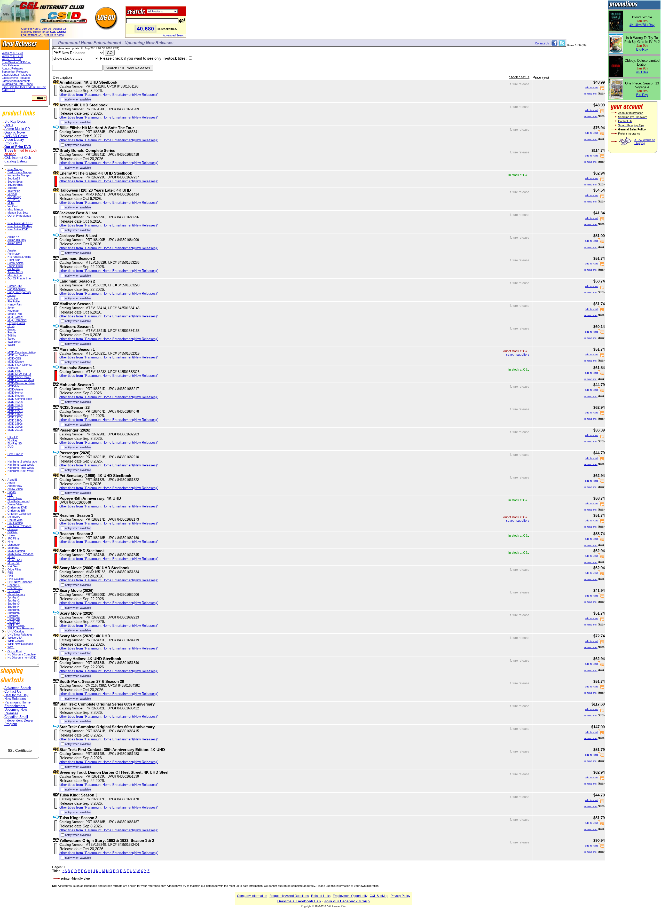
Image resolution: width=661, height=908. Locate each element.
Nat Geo (12, 566)
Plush (10, 326)
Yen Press (13, 200)
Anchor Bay (14, 485)
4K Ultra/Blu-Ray (642, 25)
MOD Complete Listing (21, 352)
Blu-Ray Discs (15, 121)
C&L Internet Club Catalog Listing (17, 159)
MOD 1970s (15, 417)
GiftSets (12, 532)
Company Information (252, 896)
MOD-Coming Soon (19, 398)
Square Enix (15, 184)
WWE (10, 646)
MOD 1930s (15, 404)
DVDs (8, 125)
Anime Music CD (17, 129)
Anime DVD (14, 243)
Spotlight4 (13, 606)
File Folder (14, 301)
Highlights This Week (20, 467)
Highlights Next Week (20, 470)
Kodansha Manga (18, 175)
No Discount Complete (21, 654)
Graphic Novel (15, 132)
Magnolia (13, 547)
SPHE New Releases (20, 628)
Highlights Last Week (20, 464)
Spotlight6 (13, 612)
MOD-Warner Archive (21, 383)
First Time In (15, 454)
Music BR (13, 563)
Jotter (11, 307)
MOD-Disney (15, 361)
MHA (10, 203)
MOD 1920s (15, 401)
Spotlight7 (13, 615)
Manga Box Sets (17, 212)
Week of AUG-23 (12, 52)
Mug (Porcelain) (17, 320)
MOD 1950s (15, 411)
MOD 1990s (15, 423)
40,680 (145, 29)
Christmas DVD (17, 507)
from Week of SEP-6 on (16, 62)
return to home (54, 34)
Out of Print (14, 651)
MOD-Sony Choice (19, 377)
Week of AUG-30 (12, 56)
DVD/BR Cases (16, 136)
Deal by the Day (16, 695)
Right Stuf (13, 259)
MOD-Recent (15, 395)
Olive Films (14, 569)
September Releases (15, 71)
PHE (10, 575)
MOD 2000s (15, 426)
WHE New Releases (20, 643)
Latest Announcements (16, 80)
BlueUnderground (18, 501)
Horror (11, 535)
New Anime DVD (17, 229)
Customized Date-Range (17, 83)
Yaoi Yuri (12, 206)
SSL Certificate (20, 750)
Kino (10, 541)
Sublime (12, 187)
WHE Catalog (15, 640)
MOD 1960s (15, 414)
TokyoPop (13, 190)
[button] (20, 739)
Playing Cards (16, 323)
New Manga (14, 169)
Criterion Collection (19, 513)
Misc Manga (15, 209)
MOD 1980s (15, 420)
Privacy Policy (400, 896)
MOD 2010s (15, 429)
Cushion (12, 298)
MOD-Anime (15, 389)
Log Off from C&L (32, 34)
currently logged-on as (44, 31)
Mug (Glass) (15, 316)
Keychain (13, 310)
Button (11, 295)
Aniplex (12, 250)
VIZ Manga (14, 197)
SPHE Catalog (16, 625)
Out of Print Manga (19, 215)
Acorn (11, 482)
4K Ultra (642, 72)
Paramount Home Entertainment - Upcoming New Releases (17, 708)
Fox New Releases (19, 526)
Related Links (320, 896)
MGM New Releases (20, 553)
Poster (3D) (14, 285)
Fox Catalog (15, 523)
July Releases (11, 65)
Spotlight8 (13, 619)
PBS (10, 572)
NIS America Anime (19, 256)
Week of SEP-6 (11, 59)
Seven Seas (15, 181)
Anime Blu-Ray (16, 239)
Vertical (12, 193)
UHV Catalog (15, 631)
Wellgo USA (14, 637)
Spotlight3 (13, 603)
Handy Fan (14, 304)
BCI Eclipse (14, 498)
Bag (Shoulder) (16, 289)
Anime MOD (15, 272)
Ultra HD (12, 437)
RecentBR (13, 584)
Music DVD (14, 560)
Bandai (11, 492)
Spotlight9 (13, 622)
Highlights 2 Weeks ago (22, 461)
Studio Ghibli (15, 266)
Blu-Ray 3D (14, 443)
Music (11, 557)
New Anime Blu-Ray (19, 226)
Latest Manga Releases (17, 74)
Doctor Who (14, 519)
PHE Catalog (15, 578)
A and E (12, 479)
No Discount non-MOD (21, 657)
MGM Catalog (16, 550)
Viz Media (13, 269)
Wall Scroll (13, 341)
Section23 (13, 178)
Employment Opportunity (350, 896)
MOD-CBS (14, 358)
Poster (11, 329)
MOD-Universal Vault (20, 380)
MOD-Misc (14, 386)
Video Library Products (14, 141)
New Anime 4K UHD (20, 223)
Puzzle (11, 332)
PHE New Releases (19, 581)
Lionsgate (13, 544)
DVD (10, 446)
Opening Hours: (43, 28)
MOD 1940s (15, 408)
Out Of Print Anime (19, 278)
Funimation (14, 253)
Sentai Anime (15, 262)
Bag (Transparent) (19, 292)
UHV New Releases (20, 634)
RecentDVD (14, 588)
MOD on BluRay (17, 355)
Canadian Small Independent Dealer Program (18, 720)
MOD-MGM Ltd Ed (19, 373)
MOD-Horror (15, 392)
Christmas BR (16, 510)
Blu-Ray (12, 440)
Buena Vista (14, 504)
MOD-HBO (14, 370)
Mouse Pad (14, 313)
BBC (10, 495)
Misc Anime (14, 275)
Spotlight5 (13, 609)
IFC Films (13, 538)
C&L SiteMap (379, 896)
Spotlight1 (13, 597)
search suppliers (517, 354)
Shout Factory (16, 594)
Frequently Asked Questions (289, 896)
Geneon (12, 529)
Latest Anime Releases (16, 77)
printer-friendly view (75, 878)
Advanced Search (174, 35)
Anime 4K (13, 236)
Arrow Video (15, 488)
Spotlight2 (13, 600)
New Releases (15, 699)
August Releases (12, 68)
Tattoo (11, 338)
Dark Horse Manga (19, 172)
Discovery (13, 516)
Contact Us (12, 691)
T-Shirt (11, 335)
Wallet (11, 344)
